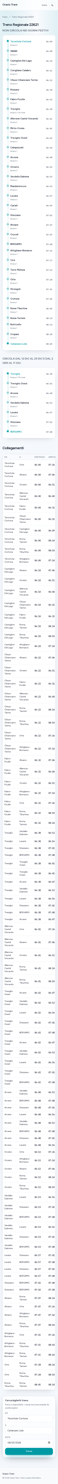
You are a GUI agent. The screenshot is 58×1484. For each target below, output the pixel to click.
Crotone (14, 298)
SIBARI (13, 51)
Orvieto (14, 167)
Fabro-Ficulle (17, 99)
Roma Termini (17, 318)
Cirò (12, 260)
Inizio (44, 5)
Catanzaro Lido (18, 344)
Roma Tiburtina (18, 308)
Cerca (29, 1451)
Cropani (14, 334)
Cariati (14, 205)
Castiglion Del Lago (21, 60)
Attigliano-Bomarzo (21, 250)
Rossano (14, 89)
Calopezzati (17, 147)
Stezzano (15, 215)
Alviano (14, 224)
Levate (14, 196)
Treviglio (15, 109)
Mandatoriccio (18, 186)
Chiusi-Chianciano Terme (24, 80)
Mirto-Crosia (17, 128)
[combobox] (29, 1418)
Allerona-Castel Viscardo (24, 118)
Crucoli (14, 234)
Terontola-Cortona (20, 41)
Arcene (14, 157)
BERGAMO (16, 244)
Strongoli (15, 289)
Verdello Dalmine (19, 176)
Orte (13, 279)
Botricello (15, 324)
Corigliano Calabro (20, 70)
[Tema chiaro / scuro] (52, 5)
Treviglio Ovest (18, 138)
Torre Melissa (17, 269)
